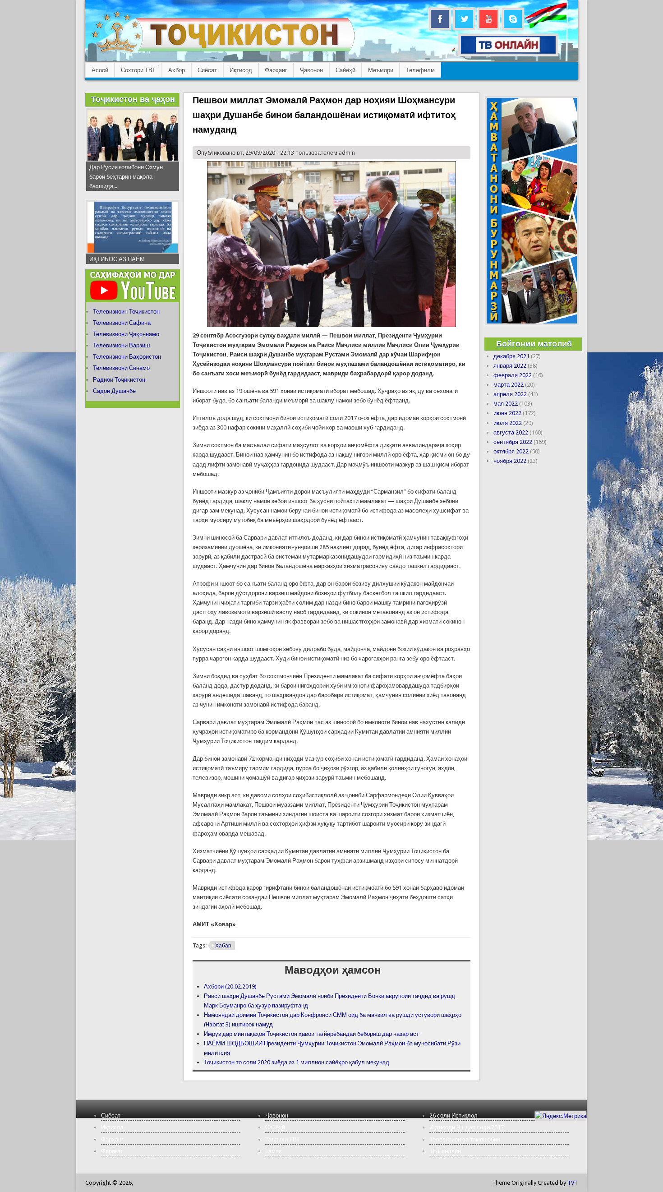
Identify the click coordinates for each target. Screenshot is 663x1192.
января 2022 (509, 365)
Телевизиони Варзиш (121, 345)
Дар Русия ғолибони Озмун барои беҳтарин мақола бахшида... (126, 176)
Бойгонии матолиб (534, 343)
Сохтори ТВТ (138, 70)
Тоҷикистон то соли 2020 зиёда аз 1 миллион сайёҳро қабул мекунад (296, 1062)
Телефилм (420, 70)
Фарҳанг (276, 70)
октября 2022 (511, 451)
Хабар (223, 946)
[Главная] (223, 52)
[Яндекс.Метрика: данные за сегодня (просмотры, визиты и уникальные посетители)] (560, 1116)
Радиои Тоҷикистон (119, 379)
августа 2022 (510, 432)
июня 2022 (507, 413)
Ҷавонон (311, 70)
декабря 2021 (511, 356)
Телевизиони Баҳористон (127, 356)
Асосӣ (100, 70)
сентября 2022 (512, 442)
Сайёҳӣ (345, 70)
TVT (572, 1182)
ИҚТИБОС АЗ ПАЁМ (117, 259)
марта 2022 (508, 384)
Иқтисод (241, 70)
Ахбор (176, 70)
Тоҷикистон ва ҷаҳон (133, 99)
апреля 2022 (510, 394)
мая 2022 (505, 403)
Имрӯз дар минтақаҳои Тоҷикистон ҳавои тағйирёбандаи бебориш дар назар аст (311, 1033)
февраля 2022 (512, 375)
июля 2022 (507, 423)
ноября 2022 (509, 460)
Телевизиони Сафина (122, 322)
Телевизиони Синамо (121, 368)
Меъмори (380, 70)
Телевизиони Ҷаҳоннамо (126, 334)
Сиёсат (207, 70)
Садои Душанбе (114, 391)
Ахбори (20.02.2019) (230, 986)
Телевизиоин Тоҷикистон (126, 311)
